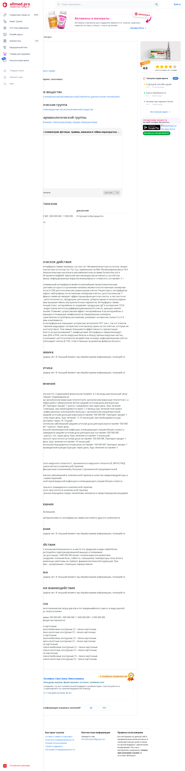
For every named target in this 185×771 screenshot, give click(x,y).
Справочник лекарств (24, 15)
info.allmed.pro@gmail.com (93, 739)
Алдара (76, 122)
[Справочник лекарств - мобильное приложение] (49, 240)
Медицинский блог (19, 47)
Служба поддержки (53, 746)
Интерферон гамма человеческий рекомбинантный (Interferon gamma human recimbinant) (71, 96)
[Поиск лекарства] (156, 4)
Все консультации (159, 111)
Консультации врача (19, 60)
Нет (104, 707)
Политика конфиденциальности (59, 739)
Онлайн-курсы (16, 34)
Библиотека (24, 41)
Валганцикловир (62, 122)
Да (91, 707)
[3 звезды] (166, 67)
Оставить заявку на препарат (59, 736)
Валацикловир (89, 122)
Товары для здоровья (20, 54)
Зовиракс (47, 122)
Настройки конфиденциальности (60, 749)
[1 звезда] (157, 67)
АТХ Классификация (19, 28)
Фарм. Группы (16, 21)
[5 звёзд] (175, 67)
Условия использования (56, 743)
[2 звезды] (162, 67)
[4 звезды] (170, 67)
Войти (177, 4)
